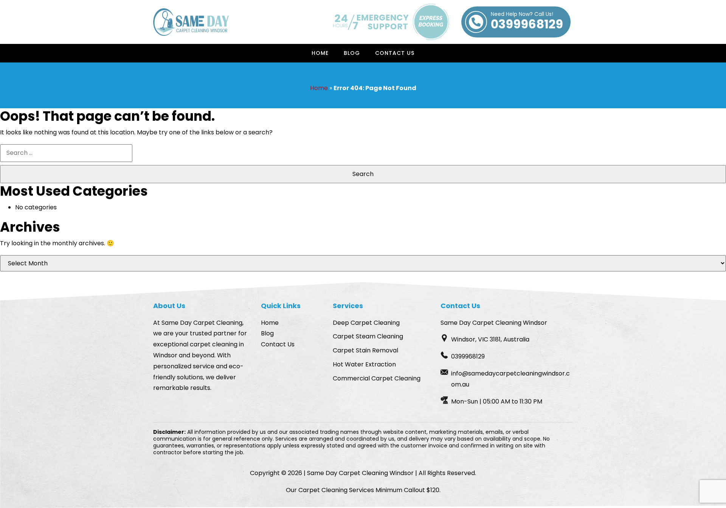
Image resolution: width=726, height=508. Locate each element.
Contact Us (394, 53)
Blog (352, 53)
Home (320, 53)
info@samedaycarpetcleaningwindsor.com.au (510, 379)
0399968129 (527, 22)
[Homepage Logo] (191, 22)
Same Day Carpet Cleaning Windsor (360, 473)
